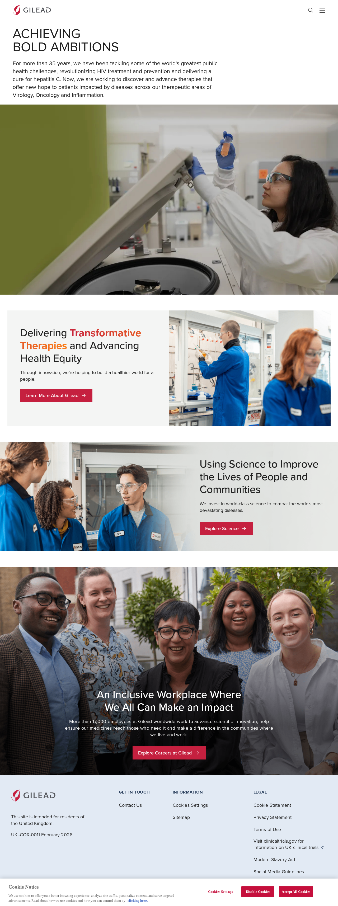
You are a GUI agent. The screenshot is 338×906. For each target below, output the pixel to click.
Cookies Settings (220, 892)
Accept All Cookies (296, 892)
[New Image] (32, 9)
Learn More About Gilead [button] (52, 395)
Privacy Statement (272, 817)
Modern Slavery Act (274, 859)
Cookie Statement (272, 805)
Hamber (322, 10)
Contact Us (130, 805)
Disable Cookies (258, 892)
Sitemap (181, 817)
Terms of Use (267, 829)
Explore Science (222, 528)
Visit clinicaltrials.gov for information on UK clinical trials (286, 844)
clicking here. (138, 901)
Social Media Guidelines (278, 871)
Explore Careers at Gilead (165, 752)
